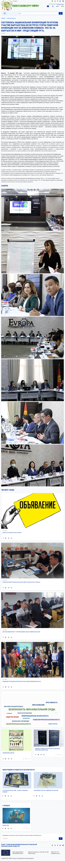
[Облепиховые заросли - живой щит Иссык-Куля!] (48, 780)
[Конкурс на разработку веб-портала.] (32, 511)
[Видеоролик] (16, 816)
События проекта (11, 18)
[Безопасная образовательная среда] (6, 5)
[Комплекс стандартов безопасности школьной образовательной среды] (49, 738)
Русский (14, 1)
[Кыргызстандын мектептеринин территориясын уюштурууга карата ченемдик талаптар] (16, 740)
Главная (3, 18)
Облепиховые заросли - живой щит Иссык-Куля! (46, 790)
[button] (23, 760)
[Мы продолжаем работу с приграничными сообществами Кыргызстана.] (32, 610)
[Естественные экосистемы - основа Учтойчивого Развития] (17, 780)
